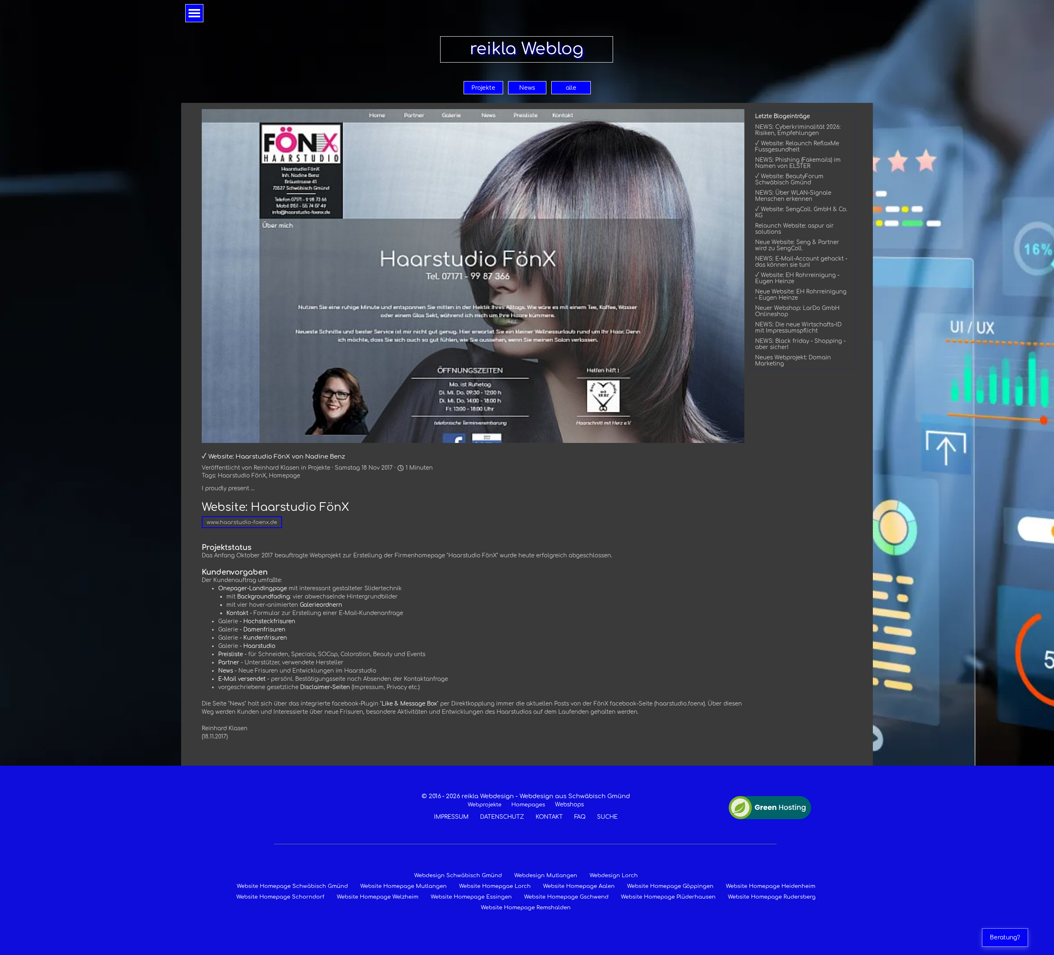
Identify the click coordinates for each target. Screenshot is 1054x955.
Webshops (569, 804)
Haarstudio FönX (242, 476)
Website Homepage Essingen (471, 897)
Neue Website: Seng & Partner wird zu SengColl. (797, 245)
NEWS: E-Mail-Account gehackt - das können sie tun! (801, 262)
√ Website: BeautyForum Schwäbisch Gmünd (789, 179)
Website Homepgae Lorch (495, 886)
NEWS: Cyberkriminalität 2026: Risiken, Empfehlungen (798, 130)
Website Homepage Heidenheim (770, 886)
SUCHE (607, 817)
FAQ (579, 817)
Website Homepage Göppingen (670, 886)
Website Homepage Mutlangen (403, 886)
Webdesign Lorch (614, 875)
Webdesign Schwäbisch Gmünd (458, 875)
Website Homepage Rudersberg (772, 897)
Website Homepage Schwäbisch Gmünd (292, 886)
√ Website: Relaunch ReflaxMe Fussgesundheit (797, 146)
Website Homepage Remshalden (526, 908)
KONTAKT (549, 817)
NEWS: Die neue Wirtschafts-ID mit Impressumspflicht (798, 327)
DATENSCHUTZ (502, 817)
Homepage (284, 476)
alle (571, 88)
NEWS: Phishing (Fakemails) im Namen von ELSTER (798, 163)
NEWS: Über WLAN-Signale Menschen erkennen (793, 196)
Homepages (528, 805)
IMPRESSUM (451, 817)
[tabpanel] (525, 806)
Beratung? (1005, 937)
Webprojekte (484, 805)
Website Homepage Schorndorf (280, 897)
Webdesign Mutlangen (545, 875)
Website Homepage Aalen (579, 886)
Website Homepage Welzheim (377, 897)
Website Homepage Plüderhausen (668, 897)
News (527, 88)
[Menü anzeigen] (194, 13)
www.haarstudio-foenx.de (242, 522)
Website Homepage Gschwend (566, 897)
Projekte (483, 88)
